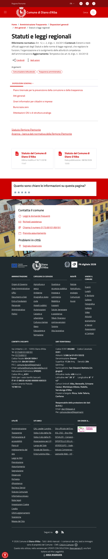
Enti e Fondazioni (19, 301)
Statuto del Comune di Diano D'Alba (33, 155)
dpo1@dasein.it (68, 408)
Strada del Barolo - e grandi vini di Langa (51, 449)
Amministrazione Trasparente (33, 24)
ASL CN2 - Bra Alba (63, 432)
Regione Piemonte (19, 3)
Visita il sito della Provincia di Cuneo (49, 437)
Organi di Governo (19, 284)
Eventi (88, 287)
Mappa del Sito (18, 521)
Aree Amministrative (21, 288)
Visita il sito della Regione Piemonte (49, 432)
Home (14, 24)
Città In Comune (66, 544)
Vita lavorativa (57, 330)
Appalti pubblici (40, 305)
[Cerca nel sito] (93, 12)
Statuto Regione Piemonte (26, 130)
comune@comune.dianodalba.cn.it (32, 367)
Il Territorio (89, 295)
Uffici (14, 292)
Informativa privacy (20, 496)
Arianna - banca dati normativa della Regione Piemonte (42, 134)
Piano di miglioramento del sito (19, 449)
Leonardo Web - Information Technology (72, 453)
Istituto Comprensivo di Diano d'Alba (71, 449)
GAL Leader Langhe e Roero (46, 428)
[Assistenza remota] (76, 544)
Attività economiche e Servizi (90, 321)
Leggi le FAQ (17, 458)
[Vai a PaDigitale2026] (80, 264)
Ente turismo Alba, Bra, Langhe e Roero (51, 453)
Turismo (54, 326)
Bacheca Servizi (18, 487)
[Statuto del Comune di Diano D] (17, 153)
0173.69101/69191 (24, 352)
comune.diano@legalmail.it (29, 364)
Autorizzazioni (40, 309)
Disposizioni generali (59, 24)
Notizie (73, 284)
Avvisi (72, 301)
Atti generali (20, 27)
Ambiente (38, 292)
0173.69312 (20, 355)
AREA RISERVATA (54, 554)
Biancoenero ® (76, 548)
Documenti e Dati (19, 296)
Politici (14, 313)
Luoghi (88, 291)
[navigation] (5, 12)
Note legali (16, 500)
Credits (15, 508)
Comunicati (75, 296)
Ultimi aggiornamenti (21, 512)
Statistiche (16, 517)
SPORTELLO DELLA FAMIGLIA (68, 441)
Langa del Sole (40, 445)
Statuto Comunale (20, 491)
